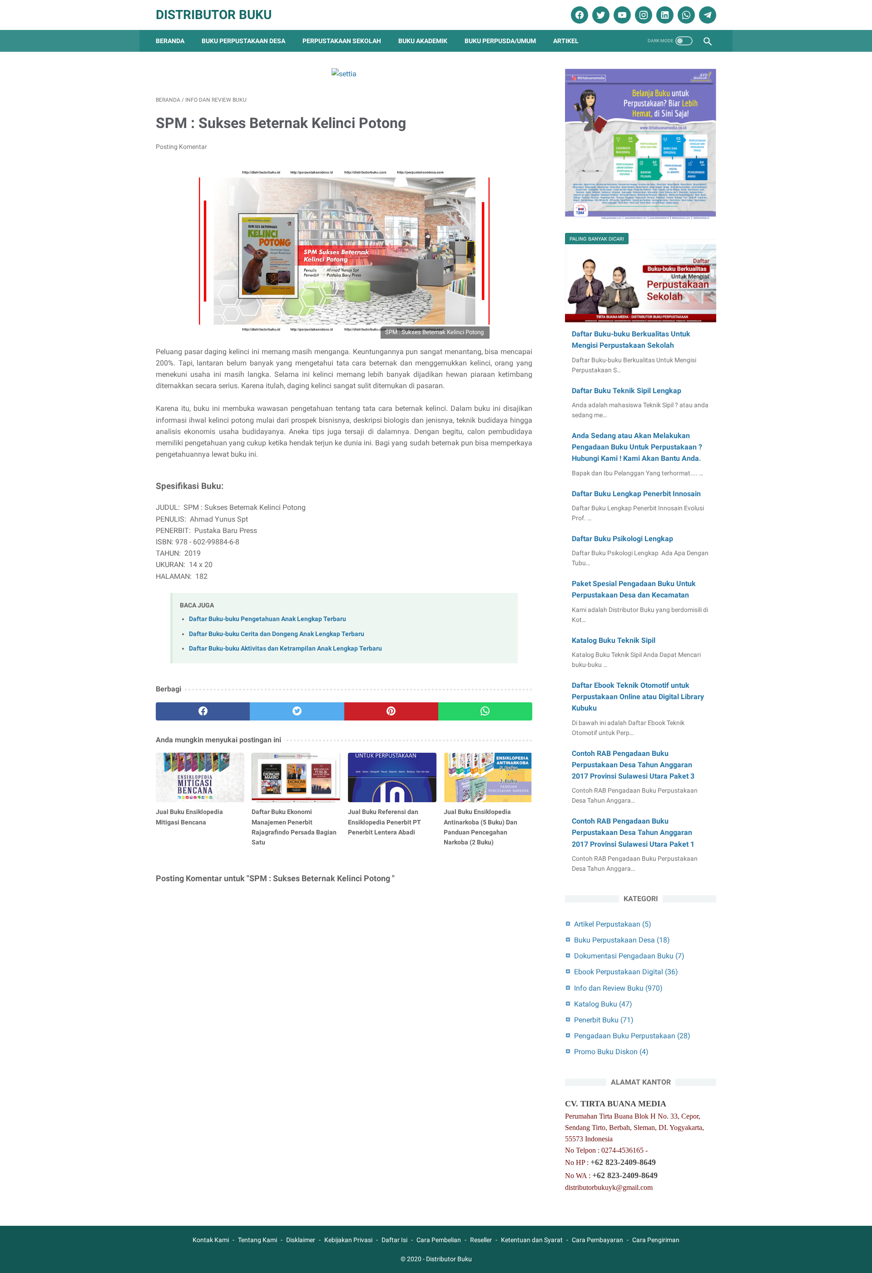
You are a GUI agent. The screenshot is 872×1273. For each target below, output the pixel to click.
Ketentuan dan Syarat (532, 1239)
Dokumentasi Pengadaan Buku (629, 956)
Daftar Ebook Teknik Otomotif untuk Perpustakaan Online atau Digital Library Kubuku (638, 696)
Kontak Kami (211, 1239)
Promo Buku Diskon (611, 1051)
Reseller (481, 1239)
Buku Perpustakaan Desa (243, 40)
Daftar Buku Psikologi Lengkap (622, 538)
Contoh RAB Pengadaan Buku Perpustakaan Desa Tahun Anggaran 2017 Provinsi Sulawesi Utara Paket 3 (633, 764)
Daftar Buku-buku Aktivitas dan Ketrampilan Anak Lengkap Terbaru (285, 648)
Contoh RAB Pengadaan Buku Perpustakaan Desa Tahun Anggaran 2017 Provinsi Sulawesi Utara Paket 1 (633, 832)
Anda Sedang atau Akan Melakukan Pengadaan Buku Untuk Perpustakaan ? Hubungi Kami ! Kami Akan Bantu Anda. (637, 447)
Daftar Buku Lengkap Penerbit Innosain (636, 493)
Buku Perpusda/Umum (500, 40)
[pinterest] (391, 711)
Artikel (566, 40)
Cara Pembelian (438, 1239)
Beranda (170, 40)
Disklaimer (300, 1239)
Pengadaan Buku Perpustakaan (632, 1035)
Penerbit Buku (604, 1020)
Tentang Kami (257, 1239)
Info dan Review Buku (618, 988)
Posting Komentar (181, 146)
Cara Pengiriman (655, 1239)
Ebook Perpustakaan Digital (626, 971)
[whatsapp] (685, 15)
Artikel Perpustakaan (612, 924)
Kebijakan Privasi (348, 1239)
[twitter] (599, 15)
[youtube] (621, 15)
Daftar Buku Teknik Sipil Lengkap (626, 390)
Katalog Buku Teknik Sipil (613, 640)
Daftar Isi (394, 1239)
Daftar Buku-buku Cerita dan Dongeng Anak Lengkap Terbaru (276, 634)
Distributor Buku (214, 14)
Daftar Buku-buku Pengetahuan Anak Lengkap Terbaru (267, 619)
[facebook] (578, 15)
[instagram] (642, 15)
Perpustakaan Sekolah (341, 40)
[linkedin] (664, 15)
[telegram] (706, 15)
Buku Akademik (422, 40)
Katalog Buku (603, 1004)
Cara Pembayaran (597, 1239)
